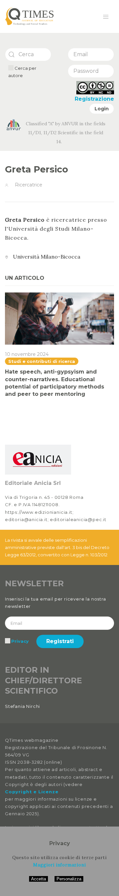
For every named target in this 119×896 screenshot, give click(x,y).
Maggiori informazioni (59, 865)
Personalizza (69, 878)
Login (102, 109)
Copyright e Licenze (31, 791)
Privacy (20, 641)
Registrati (60, 641)
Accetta (38, 878)
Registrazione (94, 99)
